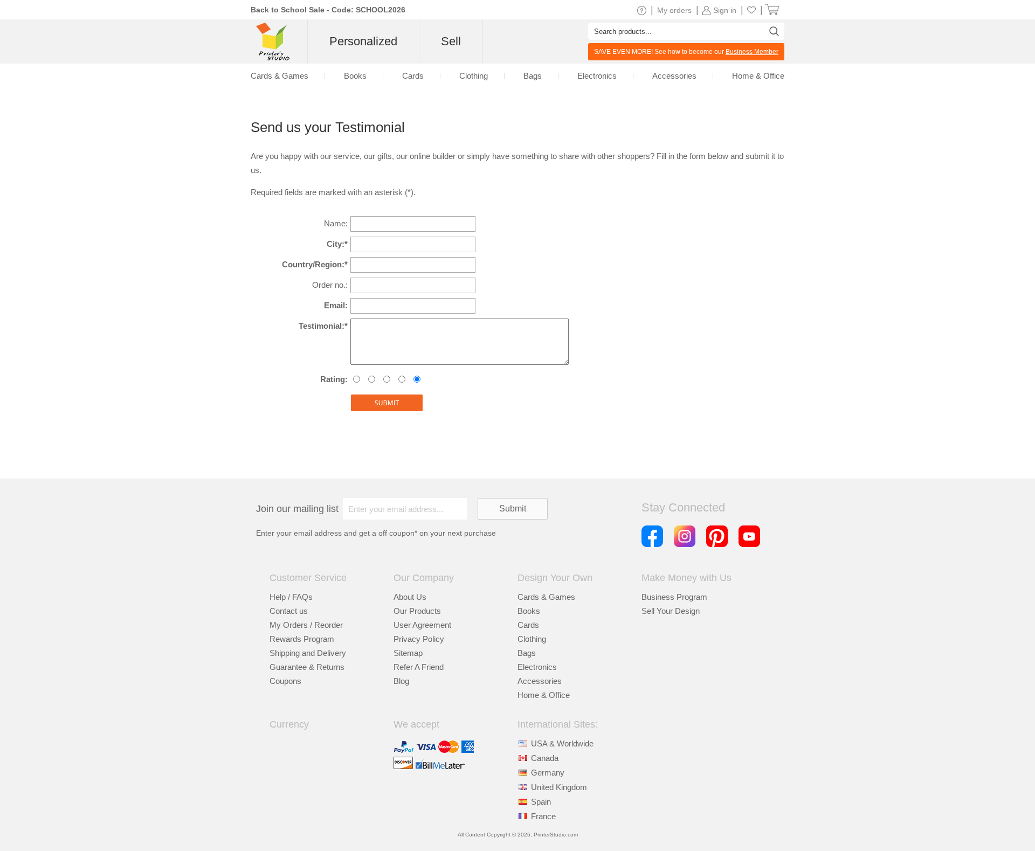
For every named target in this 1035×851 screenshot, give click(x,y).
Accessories (540, 681)
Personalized (363, 41)
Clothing (532, 639)
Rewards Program (302, 639)
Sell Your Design (670, 610)
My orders (674, 10)
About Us (410, 596)
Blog (401, 681)
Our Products (417, 610)
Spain (541, 801)
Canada (544, 758)
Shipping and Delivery (308, 653)
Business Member (752, 52)
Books (529, 610)
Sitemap (408, 653)
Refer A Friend (419, 667)
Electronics (537, 667)
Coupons (285, 681)
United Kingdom (559, 787)
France (543, 816)
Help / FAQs (291, 596)
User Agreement (422, 624)
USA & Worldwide (562, 743)
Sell (451, 41)
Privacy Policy (419, 639)
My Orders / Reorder (306, 624)
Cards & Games (546, 596)
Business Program (674, 596)
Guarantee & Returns (307, 667)
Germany (547, 772)
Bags (527, 653)
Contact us (289, 610)
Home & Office (544, 695)
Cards (528, 624)
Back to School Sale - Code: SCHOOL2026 (328, 9)
